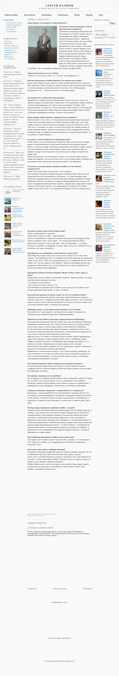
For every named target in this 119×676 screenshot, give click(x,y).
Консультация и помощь (14, 23)
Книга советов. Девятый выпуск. (18, 216)
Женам (77, 15)
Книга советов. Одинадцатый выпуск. (17, 225)
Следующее (32, 589)
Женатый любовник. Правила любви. (109, 93)
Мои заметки (10, 29)
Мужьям (89, 15)
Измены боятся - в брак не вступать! (19, 241)
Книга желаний (11, 27)
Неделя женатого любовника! (18, 190)
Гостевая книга (11, 31)
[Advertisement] (60, 208)
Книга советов (29, 15)
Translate (111, 38)
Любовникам (63, 15)
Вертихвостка (8, 152)
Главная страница (11, 15)
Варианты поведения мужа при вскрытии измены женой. (18, 209)
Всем (101, 15)
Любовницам (46, 15)
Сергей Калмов (60, 5)
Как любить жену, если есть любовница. (109, 226)
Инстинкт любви (9, 46)
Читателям (8, 59)
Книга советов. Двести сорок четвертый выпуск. (19, 250)
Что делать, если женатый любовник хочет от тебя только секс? (105, 180)
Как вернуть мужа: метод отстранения (108, 51)
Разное (7, 57)
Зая (4, 105)
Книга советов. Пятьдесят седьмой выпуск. (18, 233)
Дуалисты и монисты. (16, 199)
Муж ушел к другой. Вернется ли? (108, 114)
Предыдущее (88, 589)
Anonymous (7, 72)
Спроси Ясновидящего (13, 25)
